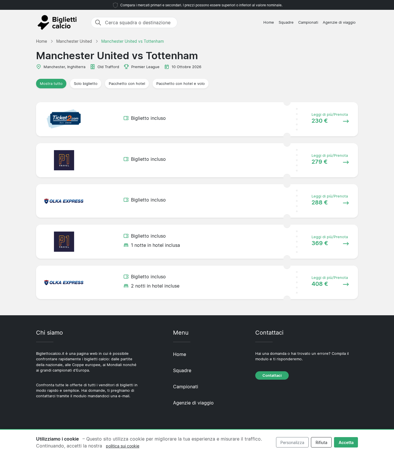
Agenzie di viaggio (339, 22)
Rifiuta (321, 442)
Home (268, 22)
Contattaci (272, 375)
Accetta (346, 442)
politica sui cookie (122, 445)
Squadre (286, 22)
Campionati (308, 22)
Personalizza (292, 442)
